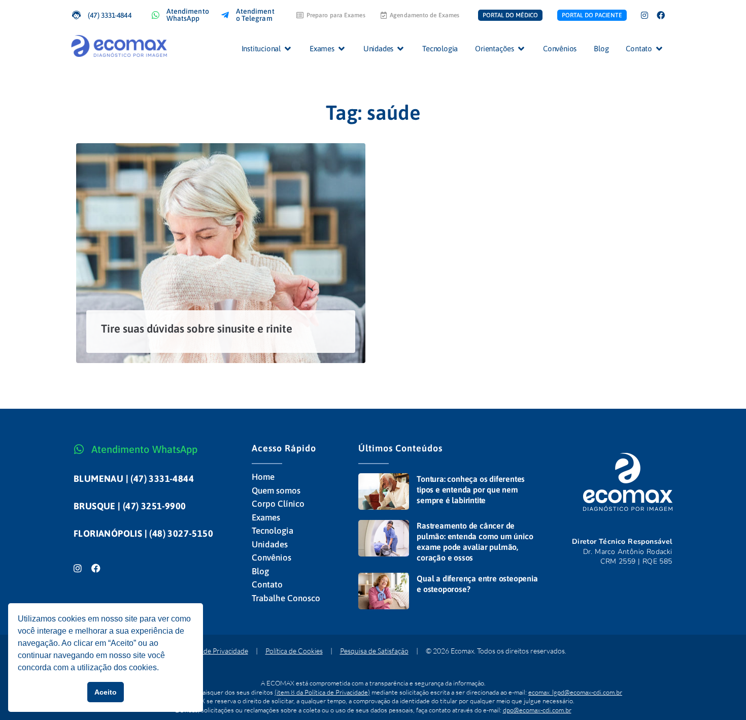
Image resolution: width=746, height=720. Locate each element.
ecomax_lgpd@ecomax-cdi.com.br (575, 692)
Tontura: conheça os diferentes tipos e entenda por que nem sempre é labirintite (471, 489)
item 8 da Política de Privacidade (322, 692)
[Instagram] (644, 15)
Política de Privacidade (214, 650)
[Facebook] (661, 15)
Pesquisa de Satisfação (374, 650)
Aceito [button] (105, 692)
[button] (267, 48)
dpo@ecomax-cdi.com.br (537, 710)
